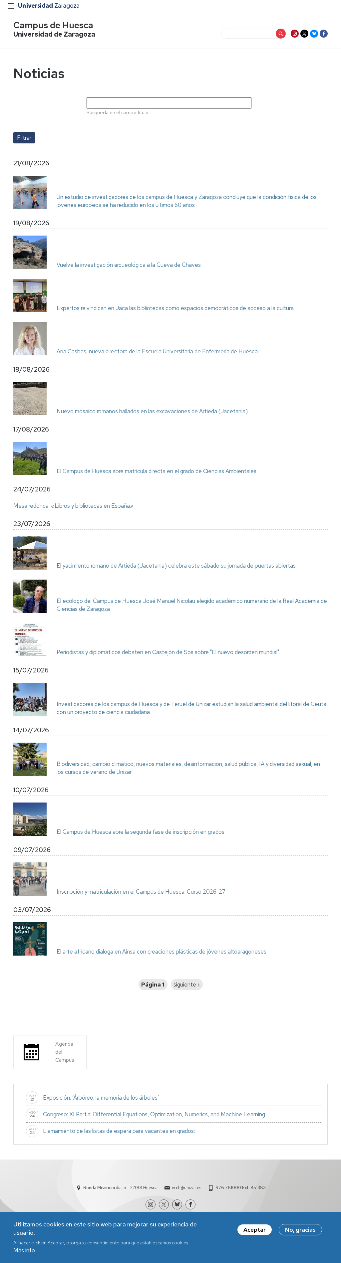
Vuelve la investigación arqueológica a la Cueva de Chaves (129, 265)
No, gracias (300, 1229)
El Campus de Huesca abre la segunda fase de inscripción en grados (140, 831)
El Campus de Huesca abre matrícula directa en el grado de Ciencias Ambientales (156, 471)
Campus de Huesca (53, 25)
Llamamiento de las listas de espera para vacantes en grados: (119, 1131)
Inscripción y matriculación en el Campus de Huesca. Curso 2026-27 (141, 891)
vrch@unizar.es (186, 1187)
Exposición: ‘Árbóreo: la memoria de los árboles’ (101, 1097)
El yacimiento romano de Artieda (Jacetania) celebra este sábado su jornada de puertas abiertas (176, 565)
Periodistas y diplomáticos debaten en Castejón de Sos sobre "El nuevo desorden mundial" (168, 652)
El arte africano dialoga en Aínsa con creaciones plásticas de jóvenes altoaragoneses (161, 951)
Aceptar (254, 1229)
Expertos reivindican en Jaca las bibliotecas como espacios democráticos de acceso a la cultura (175, 308)
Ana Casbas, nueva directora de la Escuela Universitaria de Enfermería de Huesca (157, 351)
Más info (24, 1250)
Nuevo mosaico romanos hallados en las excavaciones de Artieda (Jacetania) (152, 411)
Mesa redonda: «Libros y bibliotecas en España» (73, 505)
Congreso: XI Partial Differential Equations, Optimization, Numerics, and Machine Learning (154, 1114)
